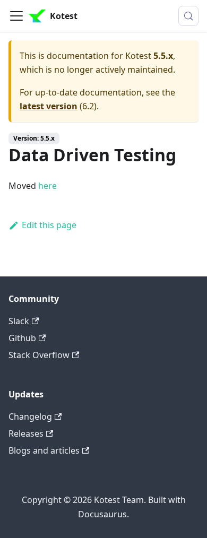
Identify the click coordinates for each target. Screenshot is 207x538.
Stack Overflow (39, 355)
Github (22, 338)
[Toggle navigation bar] (16, 16)
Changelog (30, 416)
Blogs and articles (44, 450)
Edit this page (49, 225)
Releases (26, 433)
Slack (18, 321)
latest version (48, 106)
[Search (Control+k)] (188, 16)
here (47, 186)
